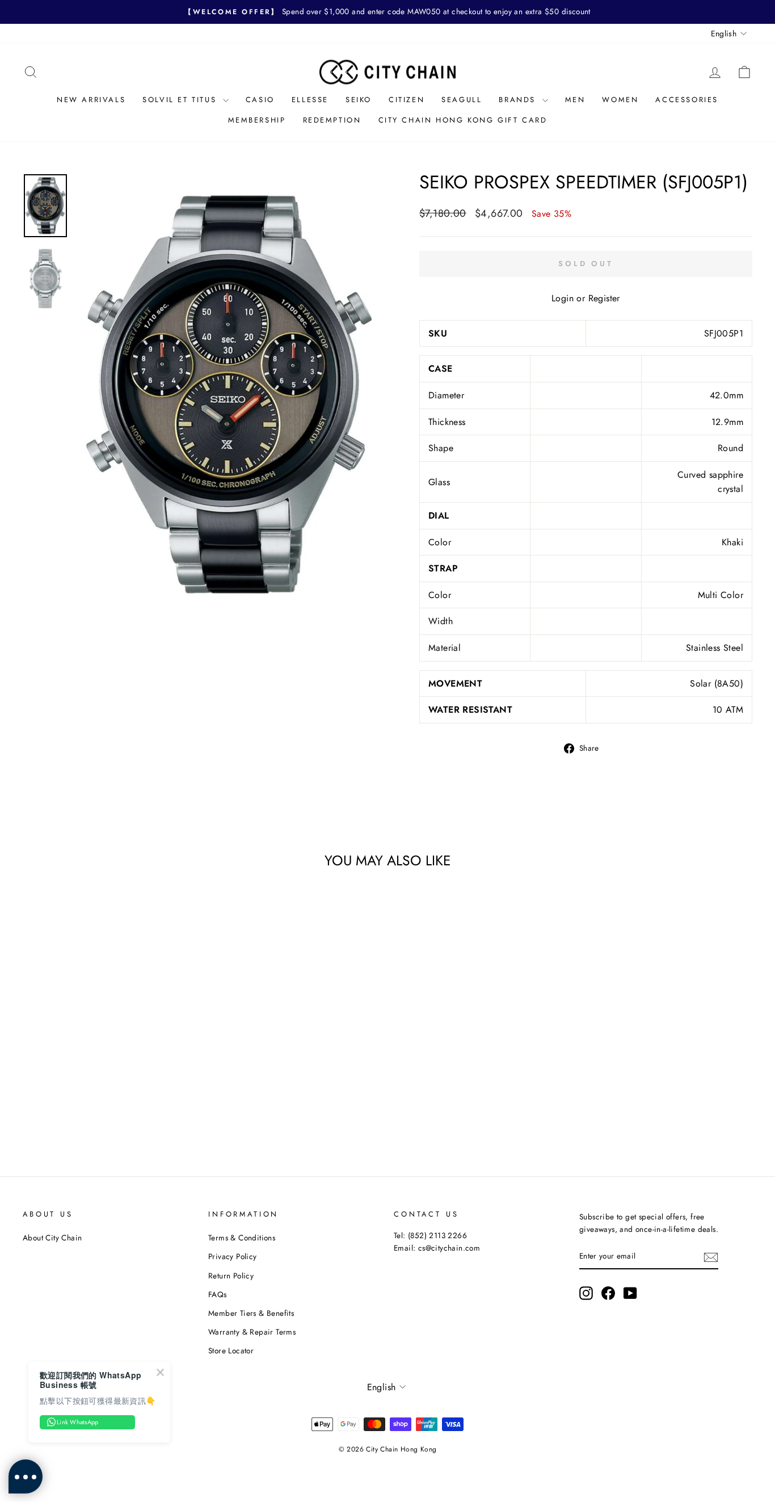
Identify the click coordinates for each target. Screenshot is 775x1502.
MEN (575, 99)
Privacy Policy (232, 1256)
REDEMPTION (332, 120)
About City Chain (52, 1237)
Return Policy (231, 1275)
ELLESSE (310, 99)
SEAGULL (461, 99)
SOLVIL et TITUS (181, 99)
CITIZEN (406, 99)
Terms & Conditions (241, 1237)
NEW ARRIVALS (91, 99)
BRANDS (519, 99)
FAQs (217, 1294)
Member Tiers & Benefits (251, 1313)
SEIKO (359, 99)
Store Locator (231, 1350)
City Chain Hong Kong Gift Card (462, 120)
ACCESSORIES (686, 99)
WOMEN (620, 99)
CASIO (260, 99)
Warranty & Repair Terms (252, 1331)
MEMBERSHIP (257, 120)
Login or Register (585, 298)
